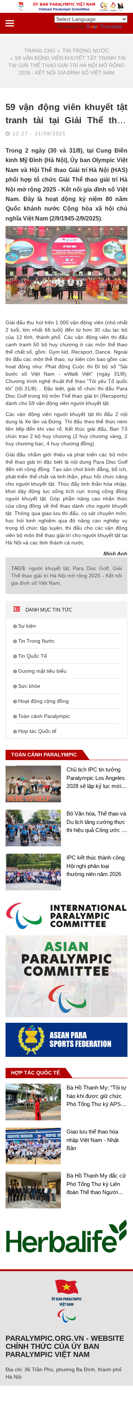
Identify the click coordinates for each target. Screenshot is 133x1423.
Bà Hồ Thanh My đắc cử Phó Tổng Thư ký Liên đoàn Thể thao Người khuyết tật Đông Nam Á (96, 1184)
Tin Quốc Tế (32, 656)
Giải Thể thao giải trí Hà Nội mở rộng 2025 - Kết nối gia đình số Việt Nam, (66, 575)
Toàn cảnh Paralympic (44, 716)
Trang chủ (39, 51)
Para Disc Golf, (91, 568)
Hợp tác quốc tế (35, 1073)
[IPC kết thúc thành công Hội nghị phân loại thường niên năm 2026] (33, 872)
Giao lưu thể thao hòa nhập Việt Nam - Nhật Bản (92, 1139)
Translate (111, 26)
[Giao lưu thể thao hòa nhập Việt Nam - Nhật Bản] (33, 1146)
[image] (66, 915)
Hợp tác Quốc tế (37, 731)
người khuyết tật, (50, 568)
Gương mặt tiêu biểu (42, 671)
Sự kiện (27, 626)
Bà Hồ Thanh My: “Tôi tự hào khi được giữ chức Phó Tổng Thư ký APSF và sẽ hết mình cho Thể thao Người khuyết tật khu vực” (96, 1096)
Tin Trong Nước (85, 51)
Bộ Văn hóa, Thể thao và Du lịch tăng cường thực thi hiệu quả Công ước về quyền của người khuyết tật (96, 822)
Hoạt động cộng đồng (43, 701)
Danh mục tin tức (48, 610)
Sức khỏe (29, 686)
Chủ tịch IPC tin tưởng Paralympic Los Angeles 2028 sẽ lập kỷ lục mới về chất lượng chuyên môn (95, 778)
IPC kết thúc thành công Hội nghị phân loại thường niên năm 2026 (95, 865)
